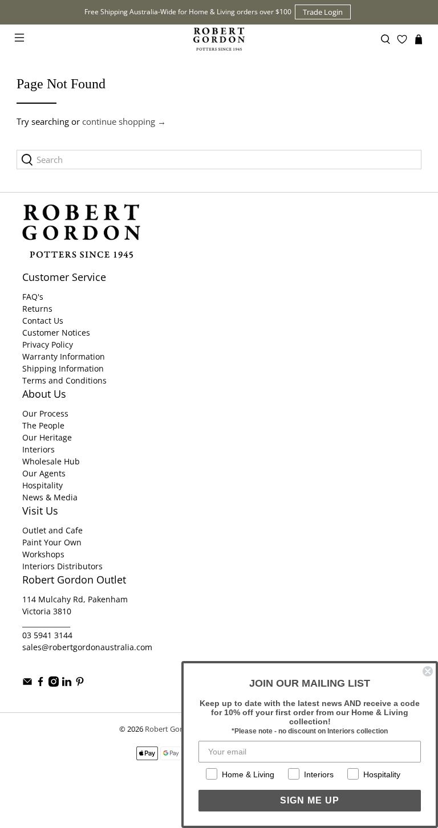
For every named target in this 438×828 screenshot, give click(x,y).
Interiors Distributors (62, 566)
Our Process (45, 413)
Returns (37, 308)
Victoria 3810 (46, 611)
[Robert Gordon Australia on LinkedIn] (67, 683)
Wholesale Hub (51, 461)
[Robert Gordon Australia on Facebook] (40, 683)
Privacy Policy (47, 344)
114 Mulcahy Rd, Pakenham (75, 599)
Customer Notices (56, 332)
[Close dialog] (427, 671)
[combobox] (219, 159)
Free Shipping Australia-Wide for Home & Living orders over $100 (187, 12)
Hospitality (42, 485)
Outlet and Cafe (52, 530)
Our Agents (44, 473)
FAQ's (32, 296)
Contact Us (42, 320)
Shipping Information (63, 368)
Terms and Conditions (64, 380)
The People (43, 425)
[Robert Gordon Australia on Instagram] (53, 683)
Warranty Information (63, 356)
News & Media (50, 497)
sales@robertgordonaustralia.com (87, 647)
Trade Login (323, 12)
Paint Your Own (52, 542)
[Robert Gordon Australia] (219, 39)
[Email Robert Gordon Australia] (27, 683)
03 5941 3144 (47, 635)
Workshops (43, 554)
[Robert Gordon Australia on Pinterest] (80, 683)
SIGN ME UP (309, 800)
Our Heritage (47, 437)
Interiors (38, 449)
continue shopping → (124, 121)
